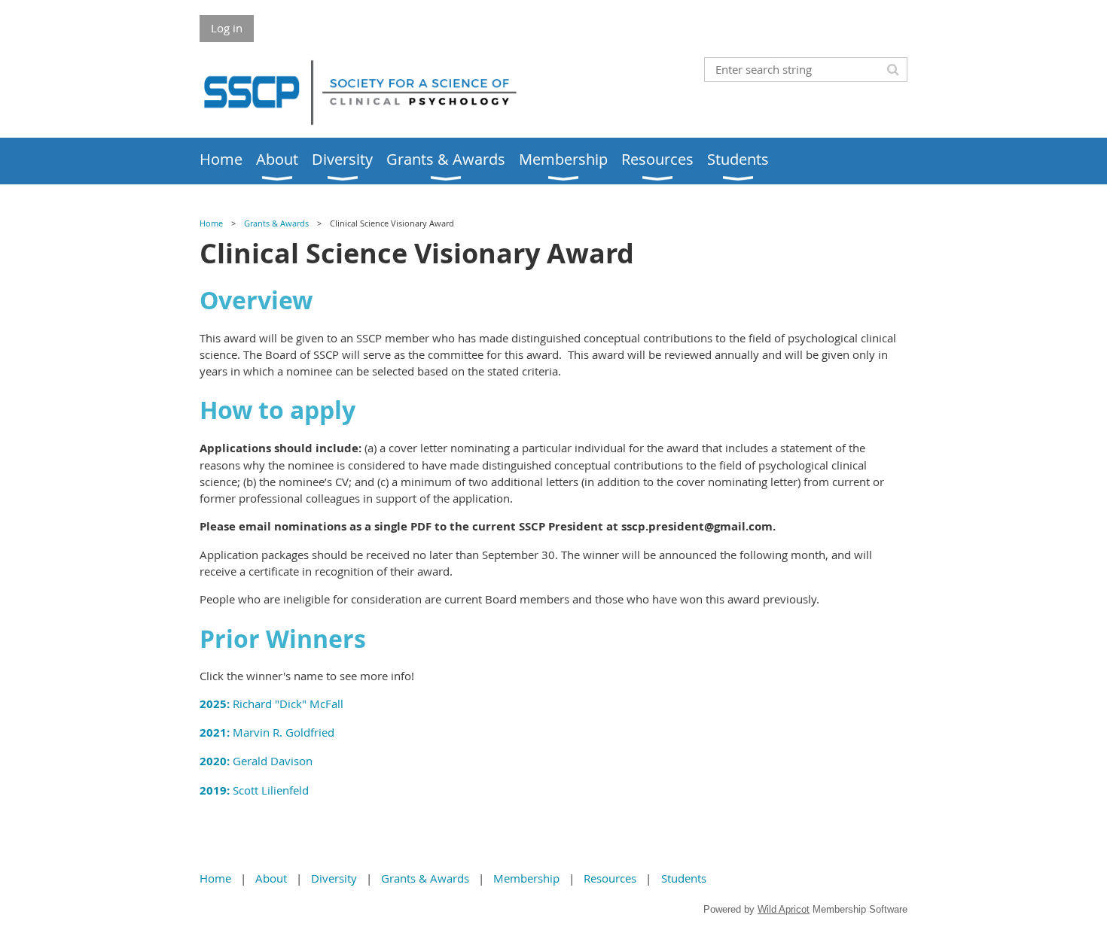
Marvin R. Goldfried (267, 732)
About (271, 878)
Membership (526, 878)
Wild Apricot (784, 909)
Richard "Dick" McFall (271, 703)
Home (211, 223)
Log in (226, 27)
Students (683, 878)
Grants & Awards (276, 223)
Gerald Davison (258, 760)
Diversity (334, 878)
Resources (610, 878)
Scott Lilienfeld (254, 790)
